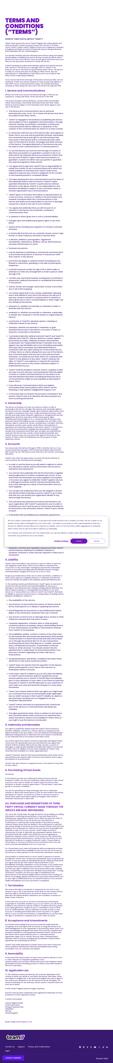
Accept (79, 541)
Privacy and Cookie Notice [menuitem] (39, 1047)
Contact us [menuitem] (9, 1047)
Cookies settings (61, 541)
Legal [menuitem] (7, 1051)
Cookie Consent (13, 1058)
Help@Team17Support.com (21, 1022)
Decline (97, 541)
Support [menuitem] (21, 1047)
